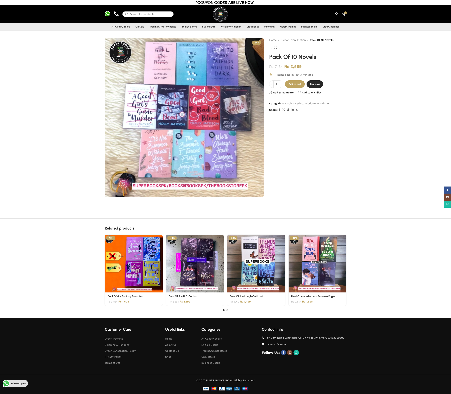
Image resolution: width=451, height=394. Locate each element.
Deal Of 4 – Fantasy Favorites (125, 296)
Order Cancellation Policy (120, 350)
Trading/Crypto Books (214, 350)
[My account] (336, 14)
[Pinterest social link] (288, 109)
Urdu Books (208, 356)
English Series (294, 103)
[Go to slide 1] (224, 310)
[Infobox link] (107, 14)
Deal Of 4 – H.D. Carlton (183, 296)
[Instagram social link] (289, 352)
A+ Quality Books (211, 338)
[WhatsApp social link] (297, 109)
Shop (168, 356)
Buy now (315, 84)
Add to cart (295, 84)
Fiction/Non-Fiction (293, 40)
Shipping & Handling (117, 344)
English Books (209, 344)
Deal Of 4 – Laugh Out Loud (246, 296)
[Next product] (280, 48)
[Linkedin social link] (293, 109)
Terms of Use (112, 362)
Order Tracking (114, 338)
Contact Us (172, 350)
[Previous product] (271, 48)
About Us (170, 344)
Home (273, 40)
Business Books (210, 362)
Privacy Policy (113, 356)
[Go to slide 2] (227, 310)
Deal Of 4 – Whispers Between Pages (313, 296)
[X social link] (283, 109)
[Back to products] (275, 48)
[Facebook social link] (279, 109)
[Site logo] (220, 14)
